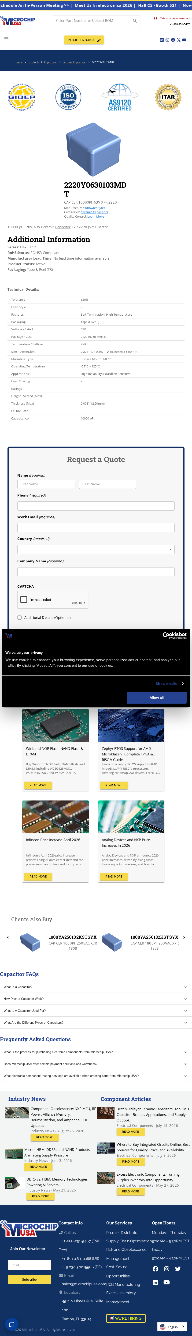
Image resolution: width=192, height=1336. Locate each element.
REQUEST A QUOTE (81, 40)
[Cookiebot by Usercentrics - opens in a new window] (166, 635)
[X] (179, 40)
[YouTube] (184, 40)
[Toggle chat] (11, 1324)
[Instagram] (167, 40)
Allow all (157, 698)
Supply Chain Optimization (129, 1241)
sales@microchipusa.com (84, 1284)
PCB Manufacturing (123, 1284)
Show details (166, 684)
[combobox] (95, 549)
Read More (38, 785)
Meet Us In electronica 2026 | (117, 5)
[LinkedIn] (162, 40)
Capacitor (62, 227)
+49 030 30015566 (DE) (82, 1267)
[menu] (6, 38)
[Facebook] (173, 40)
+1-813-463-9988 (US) (80, 1258)
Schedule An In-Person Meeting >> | (48, 5)
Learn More (95, 216)
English (173, 1327)
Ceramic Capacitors (94, 212)
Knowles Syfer (95, 208)
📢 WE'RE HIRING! (126, 1318)
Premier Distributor (122, 1232)
